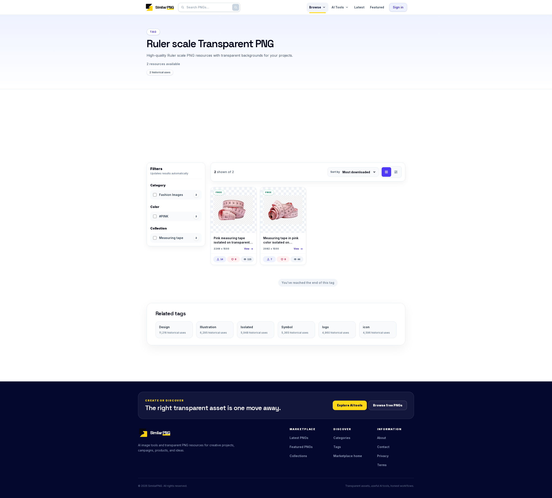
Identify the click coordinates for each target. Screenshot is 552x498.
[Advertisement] (276, 121)
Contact (383, 447)
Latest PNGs (299, 438)
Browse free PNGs (387, 405)
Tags (337, 447)
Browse (315, 7)
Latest (359, 7)
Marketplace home (347, 456)
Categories (341, 438)
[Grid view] (386, 172)
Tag (153, 31)
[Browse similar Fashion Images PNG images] (249, 194)
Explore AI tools (349, 405)
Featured (377, 7)
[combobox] (208, 7)
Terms (382, 465)
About (381, 438)
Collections (298, 456)
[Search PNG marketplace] (235, 7)
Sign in (398, 7)
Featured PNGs (301, 447)
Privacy (383, 456)
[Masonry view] (396, 172)
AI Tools (337, 7)
